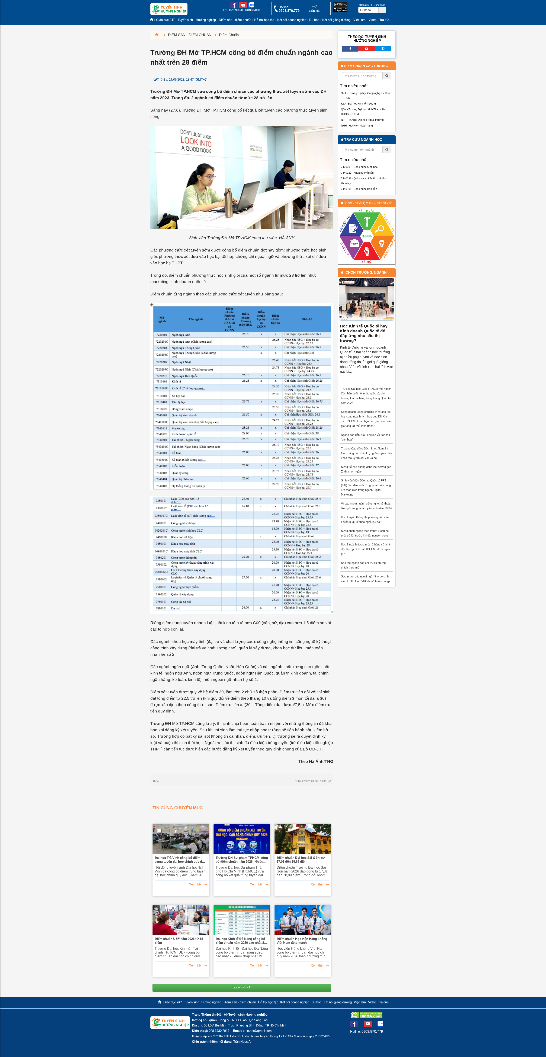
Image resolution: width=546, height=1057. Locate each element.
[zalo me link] (251, 7)
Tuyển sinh (185, 20)
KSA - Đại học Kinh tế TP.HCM (358, 103)
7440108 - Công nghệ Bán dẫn (359, 189)
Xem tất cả (241, 988)
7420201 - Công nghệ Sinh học (359, 167)
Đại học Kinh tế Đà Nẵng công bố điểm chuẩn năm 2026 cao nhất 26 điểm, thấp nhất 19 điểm (241, 941)
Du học (314, 20)
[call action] (286, 11)
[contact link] (314, 11)
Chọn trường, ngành (366, 272)
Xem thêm (196, 884)
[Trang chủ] (158, 35)
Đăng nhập (379, 5)
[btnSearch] (382, 9)
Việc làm (359, 20)
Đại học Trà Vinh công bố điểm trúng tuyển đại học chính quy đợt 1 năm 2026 (180, 860)
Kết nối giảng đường (336, 20)
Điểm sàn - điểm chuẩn (235, 20)
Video (372, 20)
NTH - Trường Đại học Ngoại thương (362, 119)
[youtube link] (243, 7)
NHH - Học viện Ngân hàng (357, 125)
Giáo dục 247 (165, 20)
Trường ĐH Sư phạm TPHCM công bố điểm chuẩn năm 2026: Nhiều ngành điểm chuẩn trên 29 (242, 860)
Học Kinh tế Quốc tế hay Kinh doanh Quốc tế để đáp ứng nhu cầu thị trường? (364, 333)
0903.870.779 (372, 1031)
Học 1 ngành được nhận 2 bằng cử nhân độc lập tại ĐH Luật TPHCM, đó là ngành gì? (366, 549)
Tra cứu (384, 20)
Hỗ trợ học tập (264, 20)
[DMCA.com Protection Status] (366, 1017)
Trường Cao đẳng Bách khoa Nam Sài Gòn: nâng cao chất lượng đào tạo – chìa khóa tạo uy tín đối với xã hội (366, 453)
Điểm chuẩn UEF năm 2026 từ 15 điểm (179, 940)
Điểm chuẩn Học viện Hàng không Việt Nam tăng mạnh (302, 940)
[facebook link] (234, 7)
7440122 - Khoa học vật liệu (357, 172)
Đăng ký (364, 5)
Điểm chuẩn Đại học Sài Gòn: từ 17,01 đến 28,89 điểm (301, 859)
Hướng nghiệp (206, 20)
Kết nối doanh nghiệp (291, 20)
